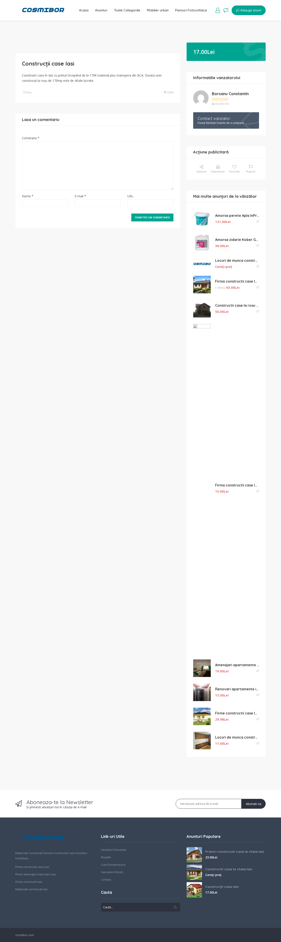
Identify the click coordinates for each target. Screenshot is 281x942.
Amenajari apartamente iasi (237, 665)
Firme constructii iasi (28, 882)
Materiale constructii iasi (31, 889)
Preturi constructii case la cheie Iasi (234, 851)
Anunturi (101, 10)
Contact (106, 879)
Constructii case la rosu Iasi (237, 305)
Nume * (27, 196)
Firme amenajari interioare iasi (35, 874)
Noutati (106, 857)
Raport (250, 171)
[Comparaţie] (225, 10)
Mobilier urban (158, 10)
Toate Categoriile (127, 10)
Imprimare (218, 171)
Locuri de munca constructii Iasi (237, 260)
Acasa (83, 10)
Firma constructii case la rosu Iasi (237, 281)
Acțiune (201, 171)
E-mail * (80, 196)
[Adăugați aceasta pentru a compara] (257, 221)
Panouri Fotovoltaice (191, 10)
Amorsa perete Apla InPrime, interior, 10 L (237, 215)
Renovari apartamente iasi (237, 689)
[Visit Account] (218, 10)
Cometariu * (31, 138)
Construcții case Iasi (222, 887)
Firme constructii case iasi (32, 867)
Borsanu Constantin (230, 93)
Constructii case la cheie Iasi (228, 869)
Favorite (234, 171)
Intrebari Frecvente (113, 850)
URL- (130, 196)
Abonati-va (253, 804)
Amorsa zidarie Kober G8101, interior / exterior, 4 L (237, 239)
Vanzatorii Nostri (112, 872)
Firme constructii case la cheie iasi (237, 713)
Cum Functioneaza (113, 865)
